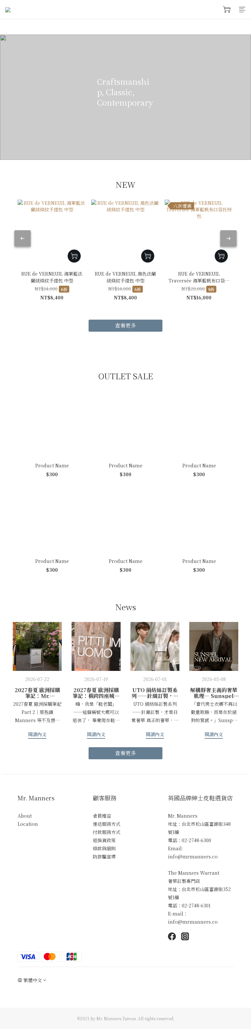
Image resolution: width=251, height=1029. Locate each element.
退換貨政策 (104, 840)
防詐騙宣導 (104, 856)
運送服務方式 (106, 824)
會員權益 (102, 815)
